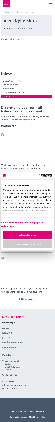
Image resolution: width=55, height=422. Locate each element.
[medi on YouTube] (30, 403)
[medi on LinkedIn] (37, 403)
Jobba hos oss (8, 337)
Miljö (31, 411)
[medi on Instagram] (24, 403)
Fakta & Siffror (8, 333)
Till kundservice (26, 299)
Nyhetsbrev (8, 96)
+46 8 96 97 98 (11, 375)
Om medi (6, 328)
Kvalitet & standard (19, 411)
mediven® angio (10, 84)
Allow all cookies (27, 235)
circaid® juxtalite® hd (13, 81)
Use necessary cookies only (27, 244)
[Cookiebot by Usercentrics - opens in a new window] (39, 175)
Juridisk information (18, 417)
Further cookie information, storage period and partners (22, 224)
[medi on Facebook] (18, 403)
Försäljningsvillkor (37, 417)
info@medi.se (8, 381)
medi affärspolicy (9, 347)
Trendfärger (8, 88)
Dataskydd (39, 411)
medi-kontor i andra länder (13, 342)
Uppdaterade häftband (14, 92)
